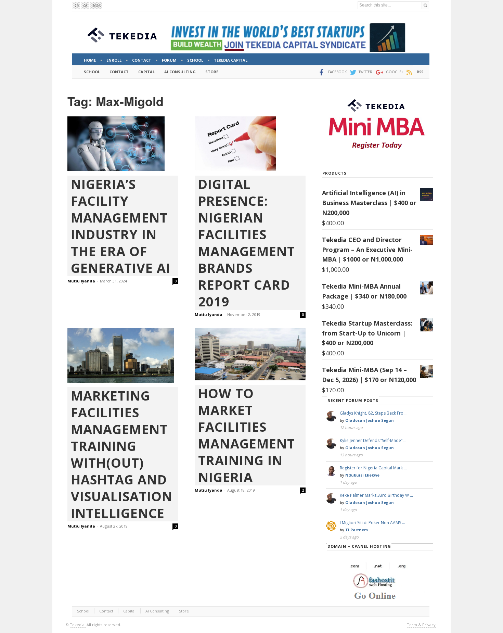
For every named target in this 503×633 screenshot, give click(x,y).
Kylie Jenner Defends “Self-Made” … (373, 440)
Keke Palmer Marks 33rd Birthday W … (376, 495)
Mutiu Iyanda (81, 280)
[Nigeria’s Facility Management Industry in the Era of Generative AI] (122, 143)
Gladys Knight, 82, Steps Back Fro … (374, 413)
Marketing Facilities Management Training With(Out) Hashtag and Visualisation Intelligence (121, 454)
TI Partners (356, 529)
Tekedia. (78, 624)
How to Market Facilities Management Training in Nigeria (246, 435)
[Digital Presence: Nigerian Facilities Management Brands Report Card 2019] (250, 143)
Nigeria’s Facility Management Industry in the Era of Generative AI (120, 226)
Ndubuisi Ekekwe (362, 475)
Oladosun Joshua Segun (369, 420)
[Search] (425, 5)
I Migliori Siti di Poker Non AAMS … (372, 523)
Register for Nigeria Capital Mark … (373, 468)
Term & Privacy (421, 624)
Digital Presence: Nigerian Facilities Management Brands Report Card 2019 (246, 243)
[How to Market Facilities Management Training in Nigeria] (250, 354)
